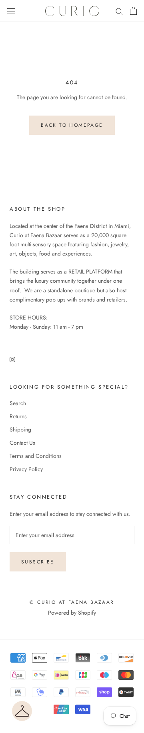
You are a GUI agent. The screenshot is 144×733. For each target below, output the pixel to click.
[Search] (119, 11)
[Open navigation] (11, 11)
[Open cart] (133, 11)
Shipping (20, 429)
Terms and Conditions (36, 456)
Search (18, 403)
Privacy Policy (26, 469)
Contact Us (22, 443)
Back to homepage (72, 125)
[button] (22, 711)
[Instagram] (12, 359)
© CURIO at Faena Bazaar (72, 602)
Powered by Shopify (72, 613)
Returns (18, 416)
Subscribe (37, 561)
